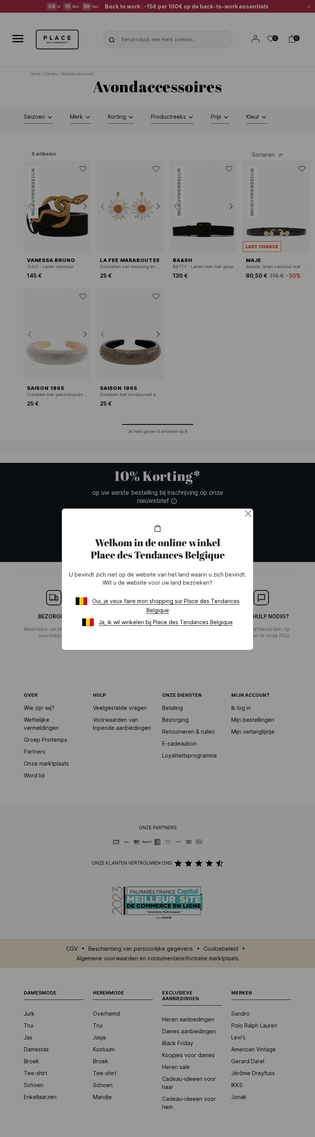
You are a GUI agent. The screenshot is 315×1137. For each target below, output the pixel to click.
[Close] (248, 513)
